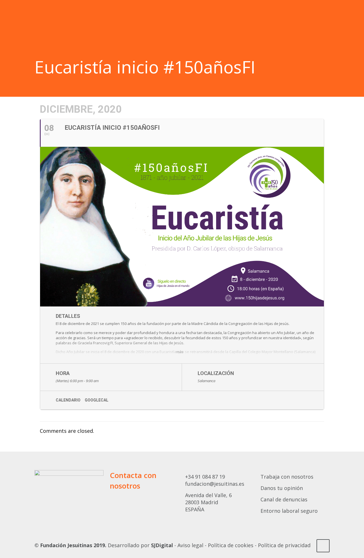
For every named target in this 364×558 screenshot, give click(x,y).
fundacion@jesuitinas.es (214, 483)
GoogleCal (96, 400)
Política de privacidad (284, 545)
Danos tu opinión (281, 488)
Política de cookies (230, 545)
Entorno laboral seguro (289, 510)
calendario (68, 400)
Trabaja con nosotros (286, 476)
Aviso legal (190, 545)
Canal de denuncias (283, 499)
